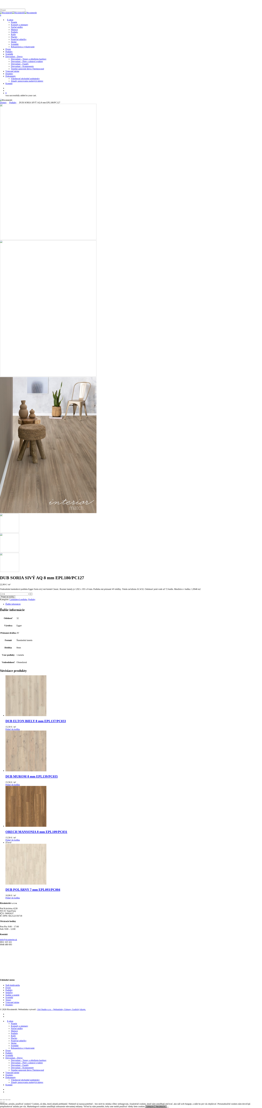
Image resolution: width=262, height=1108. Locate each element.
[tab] (133, 604)
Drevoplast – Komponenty (22, 1067)
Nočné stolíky (17, 1028)
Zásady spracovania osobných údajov (27, 1082)
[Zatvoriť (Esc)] (9, 1099)
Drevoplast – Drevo (14, 1058)
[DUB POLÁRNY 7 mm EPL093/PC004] (25, 884)
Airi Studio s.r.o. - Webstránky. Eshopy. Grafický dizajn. (61, 1009)
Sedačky (9, 992)
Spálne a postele (12, 995)
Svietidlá (9, 997)
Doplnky (9, 1005)
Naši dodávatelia (12, 985)
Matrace (14, 1031)
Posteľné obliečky (18, 1041)
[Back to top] (1, 1096)
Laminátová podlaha (18, 599)
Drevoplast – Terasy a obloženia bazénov (28, 1060)
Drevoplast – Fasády (20, 1065)
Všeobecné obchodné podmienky (25, 1080)
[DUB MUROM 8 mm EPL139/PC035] (25, 770)
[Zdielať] (6, 1099)
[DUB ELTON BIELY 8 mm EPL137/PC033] (25, 715)
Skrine (14, 1043)
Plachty (14, 1038)
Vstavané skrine (12, 1002)
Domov (3, 102)
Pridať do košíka (7, 597)
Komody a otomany (19, 1026)
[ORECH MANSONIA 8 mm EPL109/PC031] (25, 826)
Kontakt (8, 1085)
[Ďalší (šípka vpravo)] (4, 1102)
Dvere (8, 987)
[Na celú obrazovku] (4, 1099)
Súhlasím (150, 1107)
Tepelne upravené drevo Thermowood (27, 1070)
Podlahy (12, 102)
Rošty (13, 1036)
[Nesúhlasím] (167, 1107)
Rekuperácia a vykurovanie (23, 1048)
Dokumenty (10, 1077)
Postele (14, 1023)
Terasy (8, 1000)
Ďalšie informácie (13, 604)
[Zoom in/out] (1, 1099)
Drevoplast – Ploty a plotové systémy (27, 1063)
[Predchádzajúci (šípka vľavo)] (1, 1102)
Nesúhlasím (160, 1107)
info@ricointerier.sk (8, 939)
